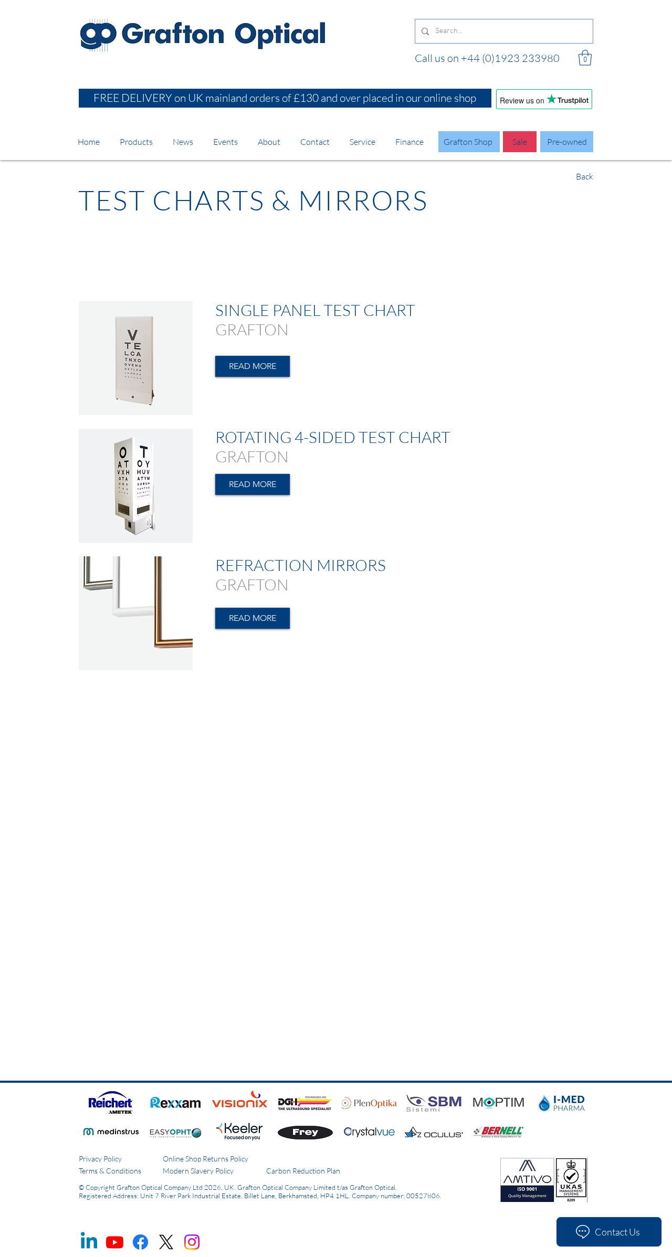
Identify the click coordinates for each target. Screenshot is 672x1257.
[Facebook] (140, 1242)
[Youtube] (114, 1242)
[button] (585, 58)
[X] (166, 1242)
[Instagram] (192, 1242)
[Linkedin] (89, 1242)
